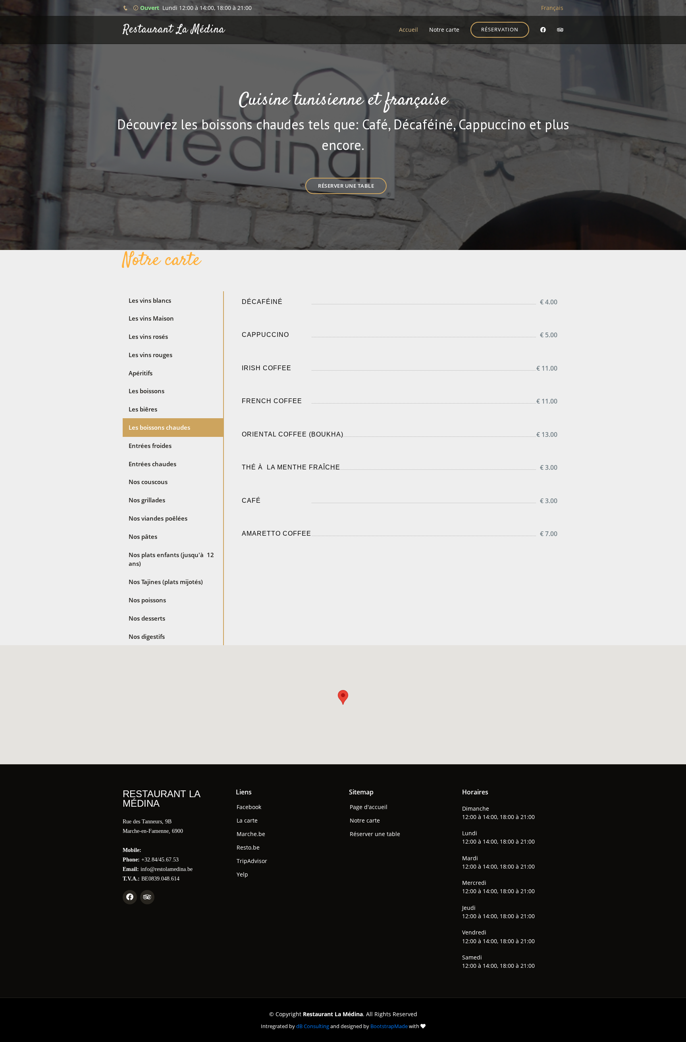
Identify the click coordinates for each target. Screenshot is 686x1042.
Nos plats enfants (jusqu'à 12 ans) (171, 559)
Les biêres (143, 409)
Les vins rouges (150, 355)
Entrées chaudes (152, 464)
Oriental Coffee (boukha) (292, 434)
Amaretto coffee (276, 533)
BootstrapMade (389, 1026)
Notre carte (444, 29)
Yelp (242, 874)
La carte (247, 820)
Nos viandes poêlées (158, 518)
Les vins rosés (148, 336)
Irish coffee (266, 368)
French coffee (272, 401)
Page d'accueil (368, 807)
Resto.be (248, 847)
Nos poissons (147, 600)
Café (251, 500)
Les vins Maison (151, 318)
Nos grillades (147, 500)
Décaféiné (262, 301)
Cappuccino (265, 334)
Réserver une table (346, 185)
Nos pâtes (143, 536)
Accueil (408, 29)
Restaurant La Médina (174, 30)
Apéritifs (140, 373)
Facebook (249, 807)
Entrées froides (150, 446)
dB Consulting (312, 1026)
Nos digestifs (147, 636)
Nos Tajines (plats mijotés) (166, 582)
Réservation (499, 29)
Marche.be (251, 834)
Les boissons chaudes (159, 427)
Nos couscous (148, 482)
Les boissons (146, 391)
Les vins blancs (150, 300)
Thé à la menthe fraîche (291, 467)
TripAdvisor (252, 861)
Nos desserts (147, 618)
